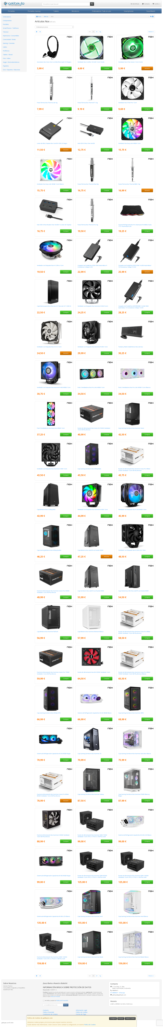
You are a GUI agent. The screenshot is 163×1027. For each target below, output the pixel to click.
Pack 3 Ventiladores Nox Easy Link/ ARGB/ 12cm (51, 428)
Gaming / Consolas (9, 43)
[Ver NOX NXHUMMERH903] (95, 292)
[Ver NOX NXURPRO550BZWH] (135, 454)
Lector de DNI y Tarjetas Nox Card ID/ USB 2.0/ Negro (52, 143)
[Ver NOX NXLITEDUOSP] (135, 332)
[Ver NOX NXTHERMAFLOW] (95, 170)
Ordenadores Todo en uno (101, 11)
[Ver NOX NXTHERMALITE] (54, 88)
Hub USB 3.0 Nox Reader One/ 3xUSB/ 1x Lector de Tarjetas (54, 225)
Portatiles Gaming (34, 11)
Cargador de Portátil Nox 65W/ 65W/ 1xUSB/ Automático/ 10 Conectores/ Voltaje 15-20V (134, 266)
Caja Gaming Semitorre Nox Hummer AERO (131, 713)
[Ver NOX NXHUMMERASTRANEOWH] (135, 739)
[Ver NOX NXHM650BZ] (54, 821)
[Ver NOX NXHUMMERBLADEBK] (95, 943)
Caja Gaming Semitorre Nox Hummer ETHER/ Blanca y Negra (134, 795)
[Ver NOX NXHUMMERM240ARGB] (54, 739)
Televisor (5, 32)
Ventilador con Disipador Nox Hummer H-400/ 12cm (52, 469)
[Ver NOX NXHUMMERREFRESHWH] (95, 617)
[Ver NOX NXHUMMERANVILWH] (135, 902)
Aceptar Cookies (130, 1018)
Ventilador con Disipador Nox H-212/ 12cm (49, 347)
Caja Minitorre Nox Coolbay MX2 (46, 509)
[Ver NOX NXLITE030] (95, 536)
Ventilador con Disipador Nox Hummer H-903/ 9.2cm (93, 306)
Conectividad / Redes (9, 39)
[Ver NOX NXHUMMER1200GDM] (54, 943)
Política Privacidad (48, 1012)
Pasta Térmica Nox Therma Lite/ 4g (47, 102)
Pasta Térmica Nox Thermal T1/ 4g (88, 102)
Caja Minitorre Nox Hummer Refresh (47, 631)
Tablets (56, 11)
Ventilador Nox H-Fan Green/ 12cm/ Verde (130, 62)
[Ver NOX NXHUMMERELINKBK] (135, 129)
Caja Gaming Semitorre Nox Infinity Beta (89, 469)
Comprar (66, 68)
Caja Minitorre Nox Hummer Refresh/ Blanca (90, 631)
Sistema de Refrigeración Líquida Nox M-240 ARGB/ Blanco (94, 713)
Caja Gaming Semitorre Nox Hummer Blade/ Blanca (133, 957)
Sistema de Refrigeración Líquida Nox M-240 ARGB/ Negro (54, 753)
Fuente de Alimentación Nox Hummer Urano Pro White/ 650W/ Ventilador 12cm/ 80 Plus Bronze (134, 632)
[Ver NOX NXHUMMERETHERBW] (135, 780)
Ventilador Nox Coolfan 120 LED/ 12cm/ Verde (91, 62)
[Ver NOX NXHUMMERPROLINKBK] (95, 373)
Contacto (147, 4)
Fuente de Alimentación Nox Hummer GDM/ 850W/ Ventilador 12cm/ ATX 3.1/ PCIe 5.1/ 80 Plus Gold (92, 876)
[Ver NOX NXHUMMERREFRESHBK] (54, 617)
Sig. (100, 32)
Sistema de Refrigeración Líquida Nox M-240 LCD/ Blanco (134, 835)
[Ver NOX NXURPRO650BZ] (54, 576)
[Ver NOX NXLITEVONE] (54, 48)
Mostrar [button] (151, 32)
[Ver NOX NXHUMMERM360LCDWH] (54, 902)
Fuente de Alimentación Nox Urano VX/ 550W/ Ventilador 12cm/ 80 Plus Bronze (94, 429)
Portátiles (6, 24)
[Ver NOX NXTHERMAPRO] (95, 210)
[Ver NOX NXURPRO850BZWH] (54, 780)
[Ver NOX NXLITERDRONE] (54, 210)
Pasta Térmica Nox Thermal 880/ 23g (129, 184)
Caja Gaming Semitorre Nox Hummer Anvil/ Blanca (133, 916)
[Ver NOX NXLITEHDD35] (54, 292)
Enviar (65, 1005)
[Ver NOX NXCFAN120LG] (95, 48)
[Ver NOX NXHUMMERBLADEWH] (135, 943)
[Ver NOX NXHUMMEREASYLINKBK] (54, 414)
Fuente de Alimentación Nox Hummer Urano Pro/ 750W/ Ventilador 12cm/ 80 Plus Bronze (53, 673)
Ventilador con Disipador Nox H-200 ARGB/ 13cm (132, 509)
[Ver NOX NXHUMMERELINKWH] (54, 170)
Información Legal (81, 1010)
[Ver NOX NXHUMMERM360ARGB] (54, 861)
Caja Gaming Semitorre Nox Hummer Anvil (90, 916)
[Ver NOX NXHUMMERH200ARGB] (135, 495)
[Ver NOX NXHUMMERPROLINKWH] (135, 373)
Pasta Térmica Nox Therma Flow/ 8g (88, 184)
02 (96, 32)
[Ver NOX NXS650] (95, 658)
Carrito (156, 4)
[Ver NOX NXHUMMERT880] (135, 170)
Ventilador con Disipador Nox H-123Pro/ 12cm (50, 265)
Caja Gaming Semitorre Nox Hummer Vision (131, 428)
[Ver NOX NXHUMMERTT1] (95, 88)
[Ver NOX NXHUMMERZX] (95, 739)
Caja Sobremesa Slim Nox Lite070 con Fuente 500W (133, 591)
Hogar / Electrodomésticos (11, 62)
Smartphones (128, 11)
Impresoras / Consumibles (11, 36)
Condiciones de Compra (50, 1014)
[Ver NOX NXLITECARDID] (54, 129)
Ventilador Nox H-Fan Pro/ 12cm (127, 102)
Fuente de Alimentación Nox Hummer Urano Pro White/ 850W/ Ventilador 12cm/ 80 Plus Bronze (53, 795)
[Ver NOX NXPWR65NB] (135, 251)
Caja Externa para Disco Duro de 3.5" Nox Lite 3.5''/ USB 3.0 (54, 306)
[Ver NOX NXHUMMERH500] (95, 495)
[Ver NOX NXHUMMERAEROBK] (135, 699)
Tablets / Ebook (8, 54)
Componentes (7, 20)
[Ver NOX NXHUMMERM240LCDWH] (135, 821)
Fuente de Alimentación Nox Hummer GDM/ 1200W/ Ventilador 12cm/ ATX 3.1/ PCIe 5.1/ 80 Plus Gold (52, 957)
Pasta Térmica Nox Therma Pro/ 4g (88, 225)
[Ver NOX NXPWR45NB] (95, 251)
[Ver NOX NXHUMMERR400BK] (95, 332)
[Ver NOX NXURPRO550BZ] (95, 414)
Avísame (147, 68)
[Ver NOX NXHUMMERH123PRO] (54, 251)
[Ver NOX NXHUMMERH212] (54, 332)
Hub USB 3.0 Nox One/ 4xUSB (86, 143)
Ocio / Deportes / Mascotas (11, 70)
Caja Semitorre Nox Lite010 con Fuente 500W (91, 591)
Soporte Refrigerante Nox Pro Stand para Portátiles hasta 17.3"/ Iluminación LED (134, 225)
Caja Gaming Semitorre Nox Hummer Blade (90, 957)
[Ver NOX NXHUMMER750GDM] (95, 821)
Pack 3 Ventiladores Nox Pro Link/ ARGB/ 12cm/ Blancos (134, 387)
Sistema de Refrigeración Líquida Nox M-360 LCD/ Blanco (53, 916)
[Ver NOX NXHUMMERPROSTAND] (135, 210)
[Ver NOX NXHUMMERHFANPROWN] (135, 88)
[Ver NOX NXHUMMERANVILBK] (95, 902)
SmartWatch (150, 11)
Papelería (6, 66)
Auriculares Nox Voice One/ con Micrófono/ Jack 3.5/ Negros (54, 62)
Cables (5, 47)
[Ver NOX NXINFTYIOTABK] (54, 699)
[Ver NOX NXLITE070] (135, 576)
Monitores (75, 11)
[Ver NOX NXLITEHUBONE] (95, 129)
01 (93, 32)
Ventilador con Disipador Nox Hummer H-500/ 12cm (93, 509)
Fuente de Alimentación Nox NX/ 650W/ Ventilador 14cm (94, 672)
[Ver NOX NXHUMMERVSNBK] (135, 414)
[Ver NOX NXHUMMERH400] (54, 454)
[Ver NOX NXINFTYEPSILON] (54, 536)
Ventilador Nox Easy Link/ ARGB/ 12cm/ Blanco (50, 184)
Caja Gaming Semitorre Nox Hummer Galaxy (91, 794)
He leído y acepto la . (56, 1000)
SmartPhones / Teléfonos (11, 28)
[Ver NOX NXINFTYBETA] (95, 454)
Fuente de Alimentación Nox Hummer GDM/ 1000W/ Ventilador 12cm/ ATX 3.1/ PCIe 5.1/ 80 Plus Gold (133, 876)
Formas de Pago (81, 1014)
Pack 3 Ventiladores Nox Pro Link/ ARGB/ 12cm (91, 387)
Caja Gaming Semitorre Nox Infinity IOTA (48, 713)
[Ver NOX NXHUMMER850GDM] (95, 861)
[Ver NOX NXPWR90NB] (135, 292)
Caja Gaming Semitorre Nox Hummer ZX (89, 753)
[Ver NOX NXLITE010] (95, 576)
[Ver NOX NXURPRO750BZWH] (135, 658)
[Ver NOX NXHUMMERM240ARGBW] (95, 699)
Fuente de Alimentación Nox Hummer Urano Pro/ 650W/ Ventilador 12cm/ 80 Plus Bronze (53, 591)
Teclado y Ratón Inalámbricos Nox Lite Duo (130, 347)
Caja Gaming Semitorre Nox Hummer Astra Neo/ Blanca (134, 753)
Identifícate (135, 4)
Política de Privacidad (55, 996)
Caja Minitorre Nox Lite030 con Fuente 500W (90, 550)
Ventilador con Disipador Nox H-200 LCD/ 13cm (132, 550)
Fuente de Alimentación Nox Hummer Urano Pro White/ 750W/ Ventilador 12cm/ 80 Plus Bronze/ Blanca (134, 673)
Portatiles (11, 11)
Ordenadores (7, 17)
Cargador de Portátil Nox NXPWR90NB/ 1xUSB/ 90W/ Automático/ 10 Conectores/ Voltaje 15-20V (133, 307)
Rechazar (120, 1018)
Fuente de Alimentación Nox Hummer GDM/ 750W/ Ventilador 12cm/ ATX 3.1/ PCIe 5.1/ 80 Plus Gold (92, 835)
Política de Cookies (90, 1024)
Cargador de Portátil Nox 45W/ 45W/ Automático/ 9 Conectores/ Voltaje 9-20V (92, 266)
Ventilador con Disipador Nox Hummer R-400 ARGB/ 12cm (53, 387)
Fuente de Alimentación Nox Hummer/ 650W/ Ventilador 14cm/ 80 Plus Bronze (53, 835)
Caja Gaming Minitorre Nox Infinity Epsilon (49, 550)
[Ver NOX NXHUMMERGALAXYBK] (95, 780)
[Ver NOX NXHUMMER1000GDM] (135, 861)
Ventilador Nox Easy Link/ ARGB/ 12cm (129, 143)
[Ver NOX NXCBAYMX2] (54, 495)
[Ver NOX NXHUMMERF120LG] (135, 48)
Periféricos (6, 51)
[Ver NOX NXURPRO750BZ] (54, 658)
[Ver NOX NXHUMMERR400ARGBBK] (54, 373)
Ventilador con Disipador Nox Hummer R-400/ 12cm (93, 347)
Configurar (113, 1018)
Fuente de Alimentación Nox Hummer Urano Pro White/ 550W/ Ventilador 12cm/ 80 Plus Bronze (134, 469)
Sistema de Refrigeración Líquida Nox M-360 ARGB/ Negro (54, 875)
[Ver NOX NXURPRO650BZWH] (135, 617)
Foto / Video (6, 58)
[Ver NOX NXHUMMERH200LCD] (135, 536)
